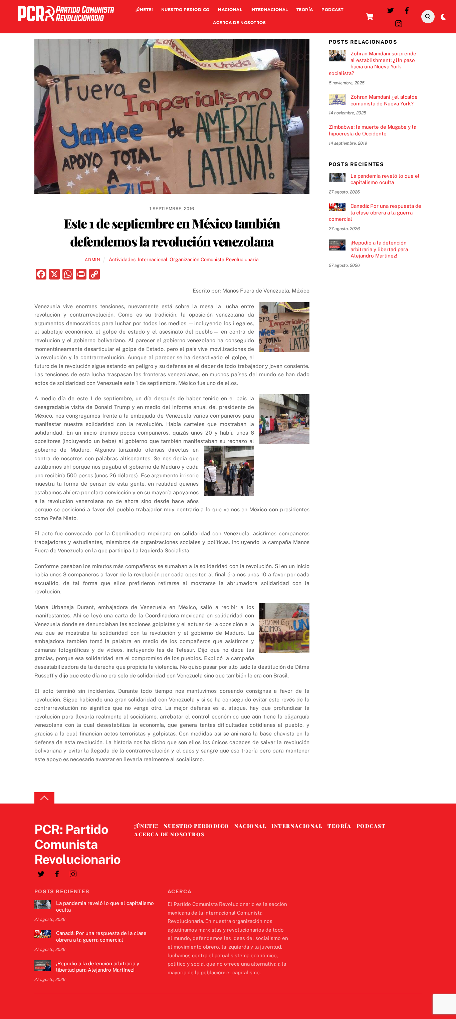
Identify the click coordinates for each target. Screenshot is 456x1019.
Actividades (122, 259)
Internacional (269, 9)
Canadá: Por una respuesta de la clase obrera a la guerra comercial (375, 212)
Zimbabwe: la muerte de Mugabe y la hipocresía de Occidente (372, 130)
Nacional (230, 9)
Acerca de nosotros (239, 22)
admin (92, 259)
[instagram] (398, 23)
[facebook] (407, 9)
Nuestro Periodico (185, 9)
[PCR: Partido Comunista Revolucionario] (66, 22)
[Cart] (369, 16)
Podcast (332, 9)
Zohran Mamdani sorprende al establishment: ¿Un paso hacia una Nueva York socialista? (372, 63)
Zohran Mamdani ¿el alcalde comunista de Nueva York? (384, 100)
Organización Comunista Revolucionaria (214, 259)
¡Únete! (144, 9)
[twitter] (390, 9)
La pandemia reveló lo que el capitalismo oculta (385, 179)
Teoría (304, 9)
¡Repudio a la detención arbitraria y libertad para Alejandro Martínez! (379, 249)
